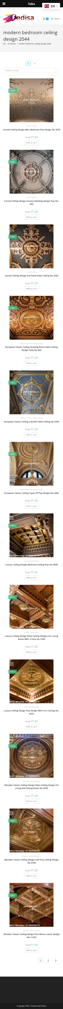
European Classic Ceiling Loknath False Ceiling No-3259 (31, 421)
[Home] (4, 43)
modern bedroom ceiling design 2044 (35, 43)
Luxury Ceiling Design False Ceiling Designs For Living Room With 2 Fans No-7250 (31, 637)
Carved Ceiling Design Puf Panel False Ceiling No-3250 (31, 275)
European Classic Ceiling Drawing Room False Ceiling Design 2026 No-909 (31, 348)
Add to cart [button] (31, 142)
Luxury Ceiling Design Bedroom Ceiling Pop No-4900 (31, 564)
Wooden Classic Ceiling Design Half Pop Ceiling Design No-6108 (31, 861)
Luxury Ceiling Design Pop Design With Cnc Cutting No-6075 (31, 712)
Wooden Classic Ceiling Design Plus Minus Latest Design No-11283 (32, 936)
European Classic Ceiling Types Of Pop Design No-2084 (31, 493)
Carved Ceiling (31, 126)
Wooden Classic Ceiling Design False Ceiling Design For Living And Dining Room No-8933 (31, 787)
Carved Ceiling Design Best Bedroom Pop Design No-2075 (31, 129)
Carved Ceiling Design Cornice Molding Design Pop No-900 (31, 202)
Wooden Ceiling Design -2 (31, 856)
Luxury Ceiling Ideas (31, 561)
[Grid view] (28, 63)
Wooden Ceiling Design (31, 781)
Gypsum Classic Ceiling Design (31, 343)
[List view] (34, 63)
